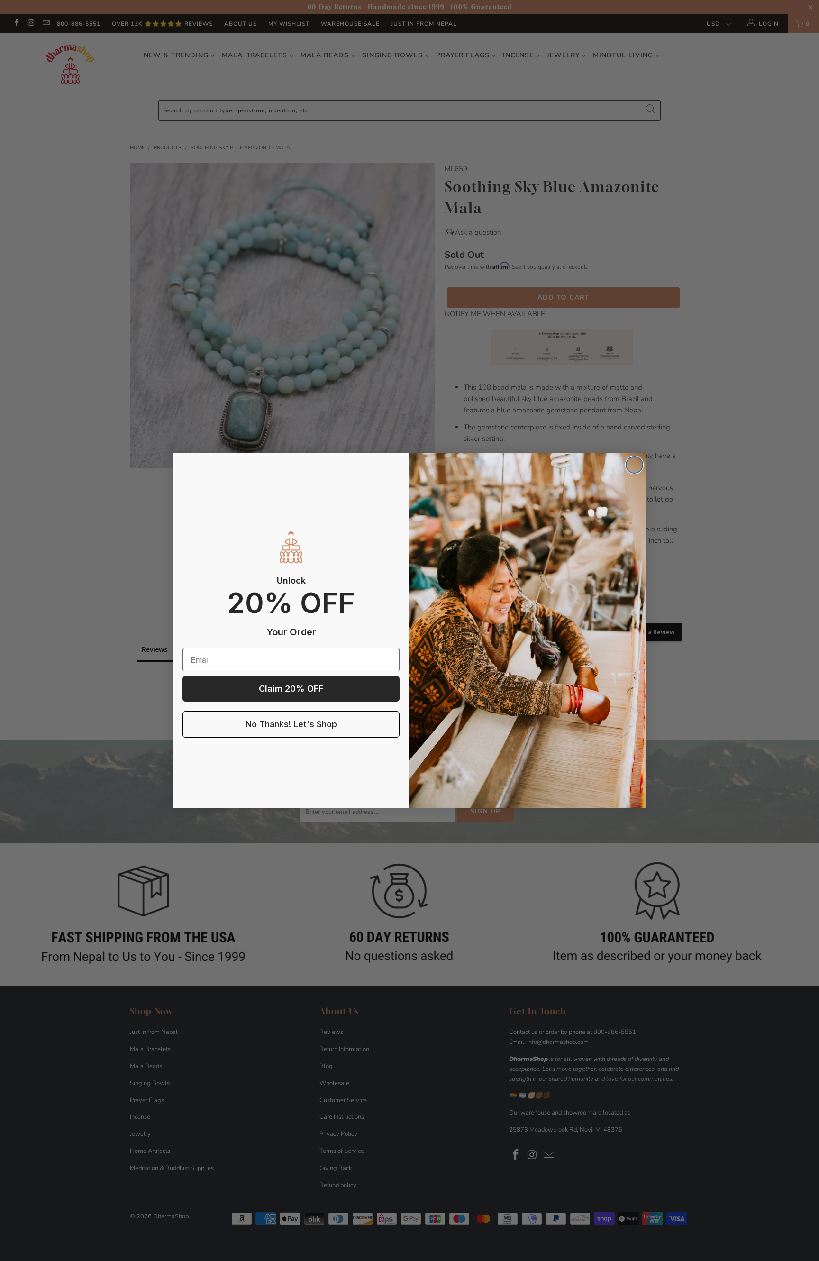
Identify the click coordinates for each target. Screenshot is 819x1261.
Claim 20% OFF (291, 689)
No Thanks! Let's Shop (291, 724)
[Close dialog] (634, 465)
